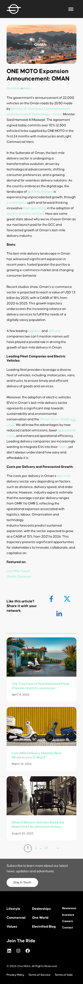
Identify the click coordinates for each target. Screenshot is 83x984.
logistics (34, 331)
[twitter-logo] (67, 599)
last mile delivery (40, 191)
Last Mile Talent (18, 571)
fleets (63, 447)
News (27, 88)
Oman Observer (19, 576)
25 (46, 848)
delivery (54, 331)
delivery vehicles (31, 213)
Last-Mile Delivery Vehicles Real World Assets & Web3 (36, 755)
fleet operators (34, 208)
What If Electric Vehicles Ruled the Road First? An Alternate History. (38, 824)
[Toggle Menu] (70, 8)
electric (12, 213)
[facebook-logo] (51, 599)
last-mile (63, 476)
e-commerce (17, 202)
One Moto (13, 88)
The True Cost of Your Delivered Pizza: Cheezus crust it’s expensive (41, 686)
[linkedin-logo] (59, 613)
